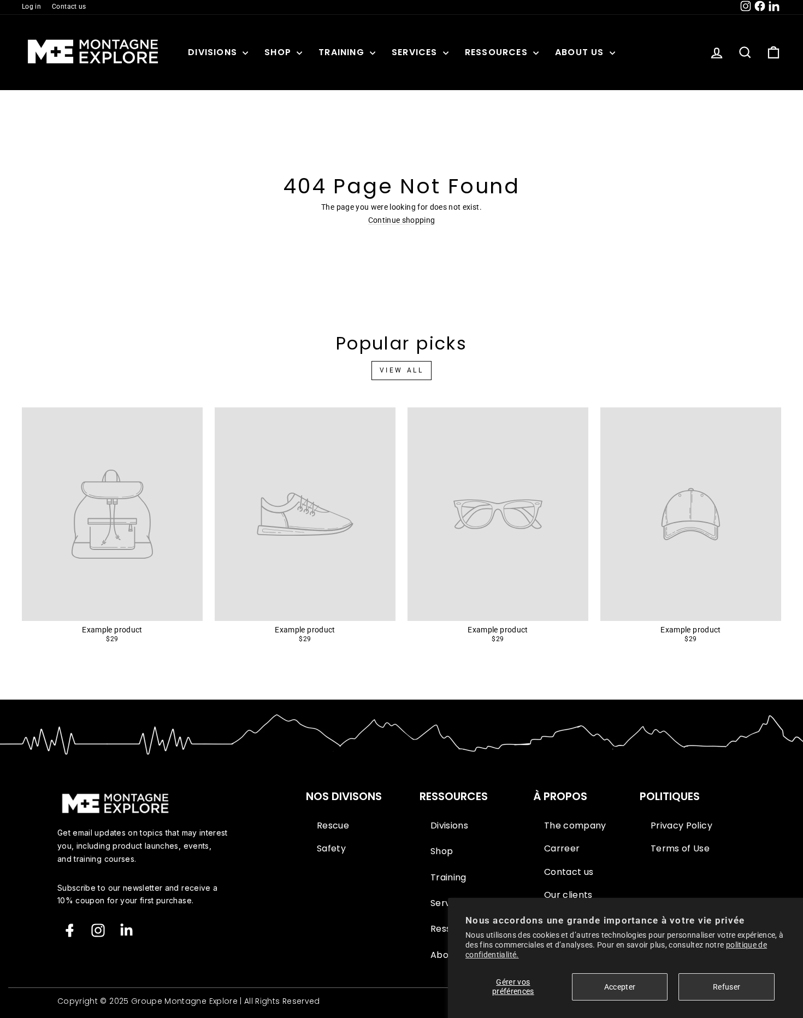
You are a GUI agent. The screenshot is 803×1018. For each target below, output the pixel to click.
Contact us (69, 6)
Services (416, 52)
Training (342, 52)
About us (581, 52)
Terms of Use (680, 849)
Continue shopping (401, 220)
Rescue (333, 826)
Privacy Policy (681, 826)
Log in (31, 6)
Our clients (568, 895)
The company (575, 826)
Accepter (620, 987)
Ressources (497, 52)
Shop (279, 52)
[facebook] (69, 930)
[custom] (98, 930)
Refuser (726, 987)
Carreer (562, 849)
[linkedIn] (126, 930)
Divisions (214, 52)
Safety (331, 849)
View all (402, 370)
